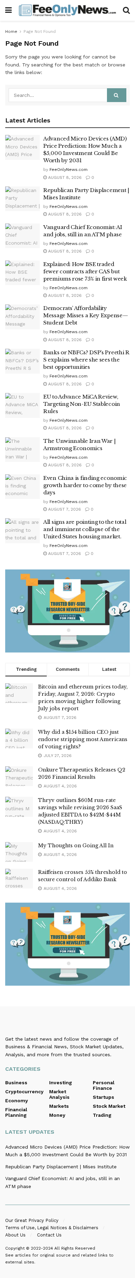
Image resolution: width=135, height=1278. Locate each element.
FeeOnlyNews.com (69, 169)
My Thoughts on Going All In (76, 845)
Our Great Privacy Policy (31, 1220)
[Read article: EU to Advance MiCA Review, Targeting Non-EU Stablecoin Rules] (22, 405)
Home (11, 31)
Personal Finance (104, 1085)
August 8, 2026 (64, 177)
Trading (102, 1115)
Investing (60, 1082)
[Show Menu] (8, 10)
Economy (16, 1100)
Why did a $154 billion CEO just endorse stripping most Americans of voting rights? (82, 739)
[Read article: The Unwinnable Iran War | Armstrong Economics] (22, 449)
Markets (59, 1106)
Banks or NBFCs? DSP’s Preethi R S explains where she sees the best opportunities (86, 359)
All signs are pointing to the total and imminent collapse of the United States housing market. (84, 529)
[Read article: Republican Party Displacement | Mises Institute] (22, 198)
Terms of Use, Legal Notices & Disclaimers (51, 1227)
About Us (15, 1235)
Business (16, 1082)
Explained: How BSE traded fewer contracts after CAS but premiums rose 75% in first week (85, 271)
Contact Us (49, 1235)
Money (57, 1115)
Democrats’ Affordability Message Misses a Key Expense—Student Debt (85, 315)
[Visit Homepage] (67, 10)
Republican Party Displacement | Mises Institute (61, 1166)
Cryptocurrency (24, 1091)
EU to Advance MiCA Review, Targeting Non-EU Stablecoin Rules (81, 403)
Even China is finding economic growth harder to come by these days (85, 485)
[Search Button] (126, 10)
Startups (103, 1097)
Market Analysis (59, 1094)
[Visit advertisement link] (67, 610)
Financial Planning (16, 1112)
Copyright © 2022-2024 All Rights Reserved (50, 1248)
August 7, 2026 (64, 509)
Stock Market (109, 1106)
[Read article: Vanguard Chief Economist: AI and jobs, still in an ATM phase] (22, 235)
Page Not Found (40, 31)
